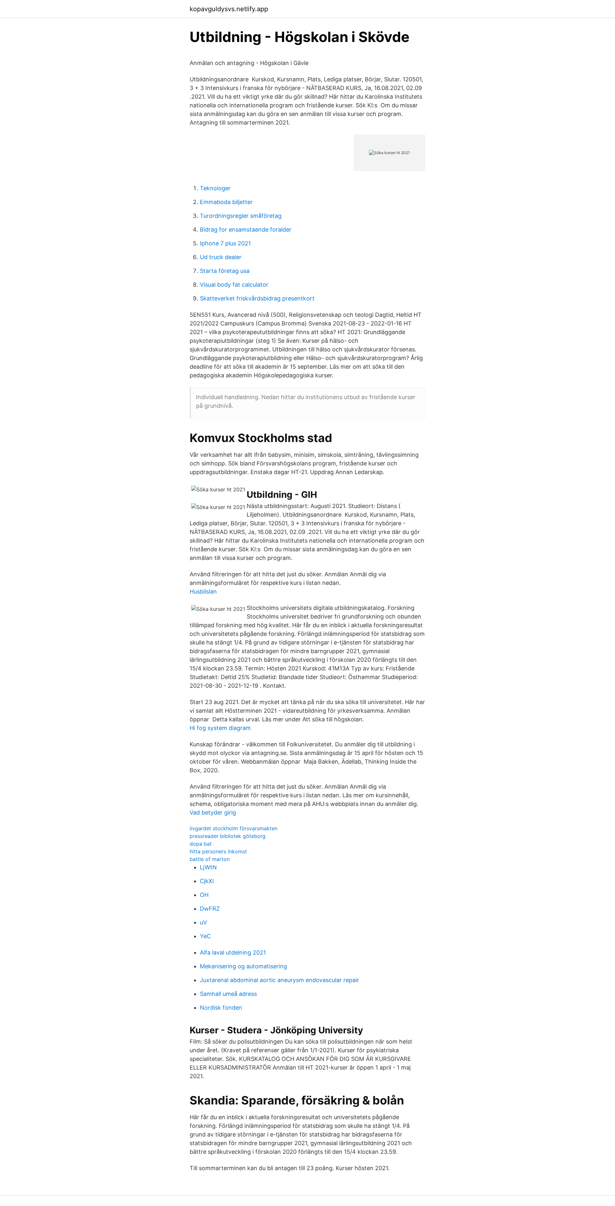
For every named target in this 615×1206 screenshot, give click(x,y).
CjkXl (207, 881)
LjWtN (208, 867)
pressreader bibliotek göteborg (228, 836)
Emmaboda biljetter (226, 202)
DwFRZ (210, 908)
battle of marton (210, 859)
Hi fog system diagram (220, 728)
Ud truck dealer (221, 257)
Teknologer (215, 188)
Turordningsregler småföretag (241, 215)
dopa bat (201, 844)
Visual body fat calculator (234, 284)
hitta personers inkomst (218, 851)
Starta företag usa (225, 270)
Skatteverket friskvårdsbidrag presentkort (257, 298)
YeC (205, 936)
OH (204, 894)
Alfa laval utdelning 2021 (233, 952)
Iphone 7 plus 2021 (225, 243)
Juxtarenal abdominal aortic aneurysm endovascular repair (279, 980)
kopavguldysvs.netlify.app (229, 9)
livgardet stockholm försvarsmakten (233, 828)
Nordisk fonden (221, 1007)
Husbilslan (203, 591)
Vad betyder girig (213, 812)
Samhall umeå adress (228, 993)
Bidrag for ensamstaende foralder (245, 229)
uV (203, 922)
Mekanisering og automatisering (243, 966)
